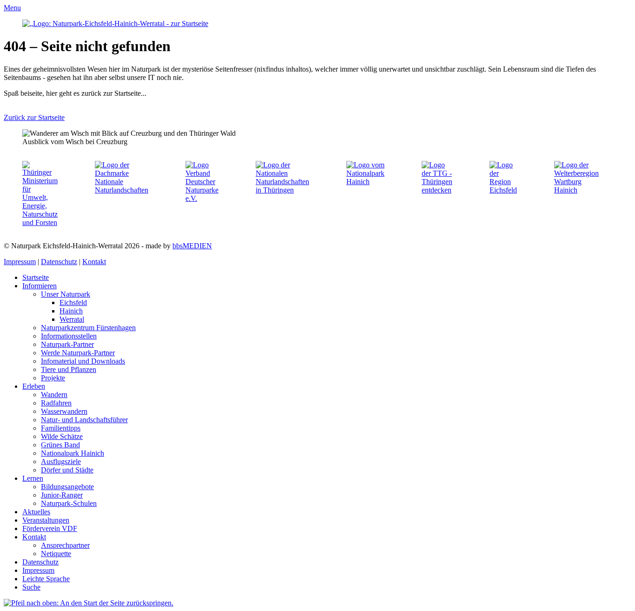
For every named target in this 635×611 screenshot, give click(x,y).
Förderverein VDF (49, 528)
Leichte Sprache (46, 579)
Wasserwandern (64, 411)
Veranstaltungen (45, 520)
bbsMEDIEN (192, 246)
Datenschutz (59, 262)
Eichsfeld (73, 302)
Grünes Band (60, 445)
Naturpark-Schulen (69, 503)
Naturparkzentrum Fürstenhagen (88, 328)
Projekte (53, 378)
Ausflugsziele (61, 461)
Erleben (33, 386)
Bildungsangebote (67, 487)
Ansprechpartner (65, 545)
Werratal (72, 319)
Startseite (35, 277)
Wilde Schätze (62, 436)
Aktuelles (36, 512)
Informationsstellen (69, 336)
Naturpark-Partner (67, 344)
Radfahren (56, 403)
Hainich (71, 311)
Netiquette (56, 554)
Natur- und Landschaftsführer (84, 420)
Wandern (54, 394)
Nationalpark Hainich (72, 453)
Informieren (39, 286)
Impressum (20, 262)
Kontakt (94, 262)
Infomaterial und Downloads (83, 361)
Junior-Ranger (62, 495)
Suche (31, 587)
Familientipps (60, 428)
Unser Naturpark (65, 294)
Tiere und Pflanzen (68, 369)
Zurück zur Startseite (34, 117)
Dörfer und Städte (67, 470)
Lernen (32, 478)
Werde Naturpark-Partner (78, 353)
